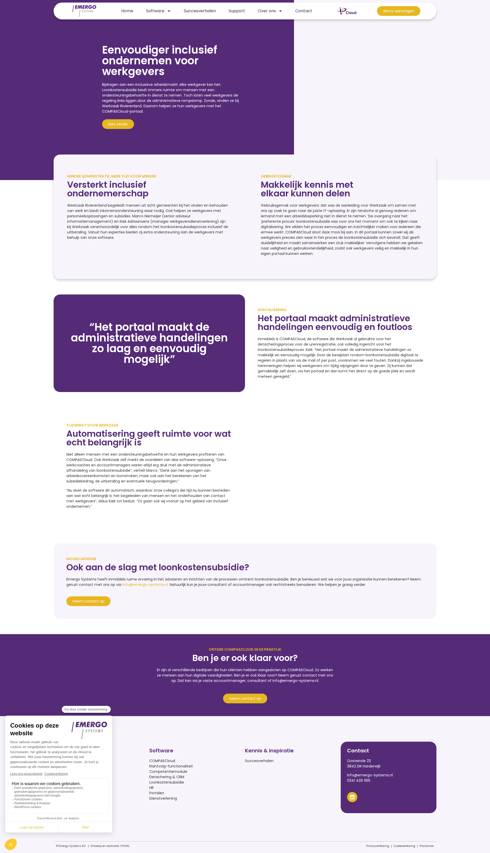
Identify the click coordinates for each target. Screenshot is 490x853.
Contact (303, 11)
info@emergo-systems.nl (145, 584)
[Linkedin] (352, 797)
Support (237, 11)
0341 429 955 (358, 780)
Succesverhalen (200, 11)
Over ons (267, 11)
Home (127, 11)
